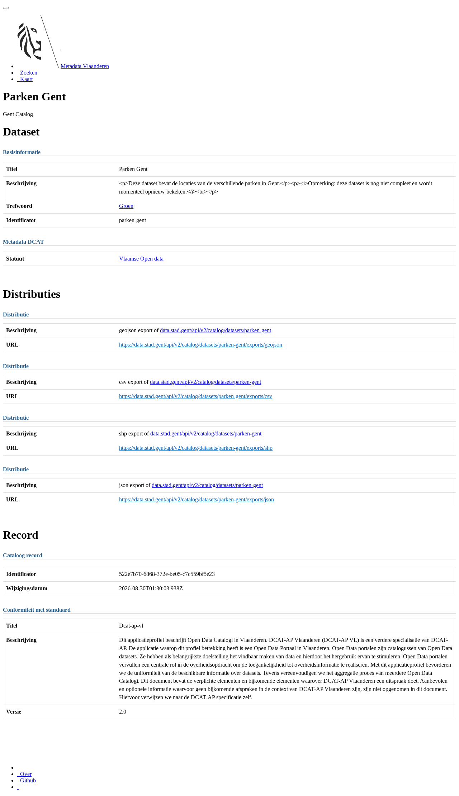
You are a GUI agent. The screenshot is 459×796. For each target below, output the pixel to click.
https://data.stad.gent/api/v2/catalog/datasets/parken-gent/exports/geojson (200, 345)
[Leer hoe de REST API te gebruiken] (18, 787)
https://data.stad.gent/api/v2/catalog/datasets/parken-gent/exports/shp (196, 448)
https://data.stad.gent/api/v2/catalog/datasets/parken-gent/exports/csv (195, 396)
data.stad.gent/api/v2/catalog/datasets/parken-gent (215, 330)
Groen (126, 206)
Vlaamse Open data (141, 259)
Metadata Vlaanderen (85, 66)
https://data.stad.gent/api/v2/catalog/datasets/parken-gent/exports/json (196, 499)
